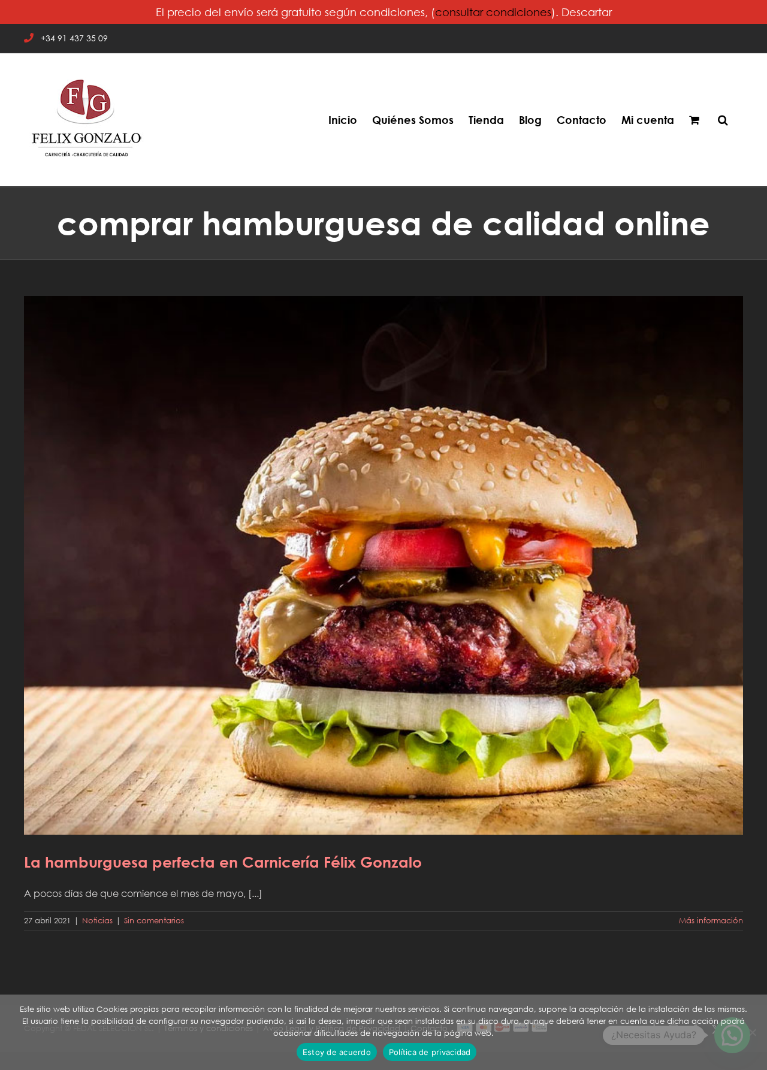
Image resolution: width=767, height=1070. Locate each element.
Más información (711, 921)
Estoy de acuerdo (337, 1052)
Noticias (97, 921)
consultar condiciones (493, 12)
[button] (723, 119)
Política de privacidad (430, 1052)
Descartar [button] (586, 12)
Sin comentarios (154, 921)
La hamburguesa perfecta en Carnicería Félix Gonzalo (383, 557)
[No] (752, 1032)
